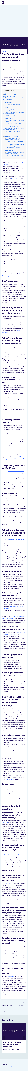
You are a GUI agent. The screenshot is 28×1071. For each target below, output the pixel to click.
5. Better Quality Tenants (13, 126)
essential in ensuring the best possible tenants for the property (13, 459)
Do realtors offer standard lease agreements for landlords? (14, 156)
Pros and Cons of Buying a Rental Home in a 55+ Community (12, 1044)
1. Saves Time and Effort (12, 115)
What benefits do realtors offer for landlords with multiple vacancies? (14, 145)
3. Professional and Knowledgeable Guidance (14, 121)
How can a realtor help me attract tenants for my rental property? (14, 142)
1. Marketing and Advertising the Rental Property (13, 101)
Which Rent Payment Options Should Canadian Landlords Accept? (7, 1007)
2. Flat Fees (9, 133)
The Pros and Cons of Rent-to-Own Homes (21, 1006)
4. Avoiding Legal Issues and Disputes (13, 124)
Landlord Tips (5, 51)
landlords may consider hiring (13, 711)
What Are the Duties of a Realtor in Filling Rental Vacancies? (13, 98)
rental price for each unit (18, 901)
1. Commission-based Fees (13, 131)
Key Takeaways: (8, 93)
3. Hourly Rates (10, 134)
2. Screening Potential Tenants (14, 104)
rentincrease (6, 64)
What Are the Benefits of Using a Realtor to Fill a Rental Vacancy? (13, 113)
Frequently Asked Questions (11, 136)
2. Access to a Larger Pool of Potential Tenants (13, 117)
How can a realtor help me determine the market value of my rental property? (13, 149)
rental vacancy (15, 178)
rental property (11, 779)
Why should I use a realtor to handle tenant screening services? (14, 152)
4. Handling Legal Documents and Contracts (14, 109)
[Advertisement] (14, 20)
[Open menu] (25, 3)
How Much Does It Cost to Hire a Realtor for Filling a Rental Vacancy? (13, 129)
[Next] (24, 1038)
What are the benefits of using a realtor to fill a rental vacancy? (13, 138)
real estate (5, 822)
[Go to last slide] (4, 1038)
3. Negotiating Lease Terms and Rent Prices (15, 106)
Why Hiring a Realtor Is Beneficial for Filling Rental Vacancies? (12, 95)
